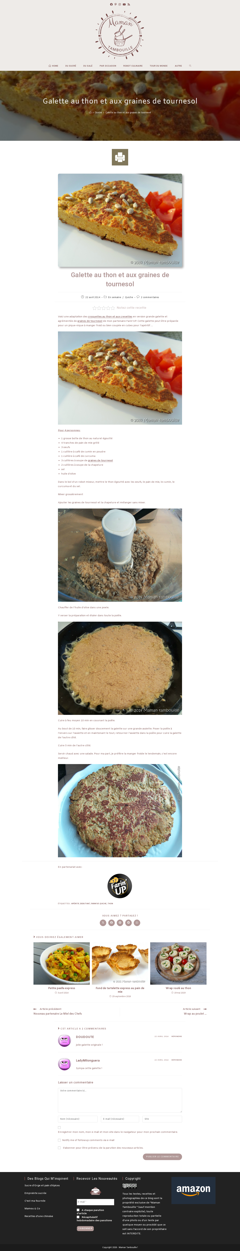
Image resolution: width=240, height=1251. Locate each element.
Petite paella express (61, 988)
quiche (103, 904)
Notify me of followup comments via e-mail (88, 1140)
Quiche (129, 297)
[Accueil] (90, 112)
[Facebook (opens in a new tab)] (111, 4)
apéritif (75, 904)
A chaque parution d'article (90, 1212)
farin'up (95, 904)
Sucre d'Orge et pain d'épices (42, 1185)
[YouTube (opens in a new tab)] (124, 4)
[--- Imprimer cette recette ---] (120, 157)
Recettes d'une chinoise (38, 1216)
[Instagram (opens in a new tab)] (120, 4)
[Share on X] (103, 923)
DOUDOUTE (85, 1037)
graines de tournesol (89, 321)
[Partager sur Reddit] (128, 923)
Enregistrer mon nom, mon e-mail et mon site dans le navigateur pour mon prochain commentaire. (118, 1132)
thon (110, 904)
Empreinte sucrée (35, 1193)
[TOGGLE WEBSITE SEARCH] (190, 66)
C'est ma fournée (34, 1201)
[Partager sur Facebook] (111, 923)
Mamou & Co (32, 1208)
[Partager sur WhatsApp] (137, 923)
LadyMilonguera (88, 1061)
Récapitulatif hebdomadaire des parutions (94, 1219)
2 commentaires (150, 297)
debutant (85, 904)
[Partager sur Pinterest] (120, 923)
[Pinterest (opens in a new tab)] (116, 4)
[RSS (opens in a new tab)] (129, 4)
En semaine (114, 297)
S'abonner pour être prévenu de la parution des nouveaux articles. (102, 1148)
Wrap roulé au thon (178, 988)
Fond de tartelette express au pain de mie (120, 990)
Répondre (177, 1036)
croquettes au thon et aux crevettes (110, 316)
